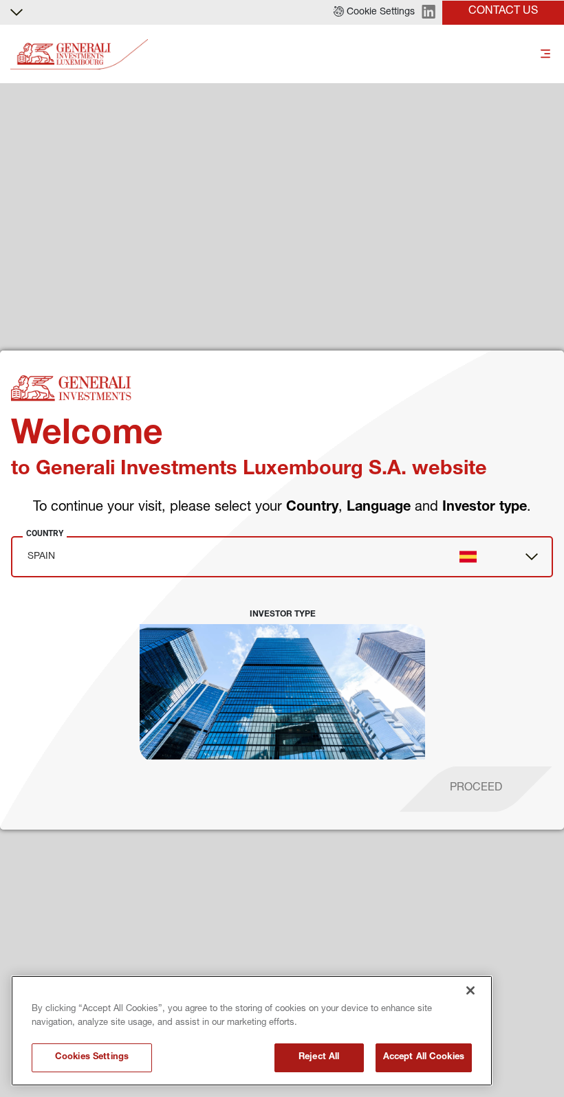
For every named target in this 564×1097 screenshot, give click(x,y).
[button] (374, 12)
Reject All (319, 1057)
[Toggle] (545, 54)
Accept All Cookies (423, 1057)
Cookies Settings (92, 1057)
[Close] (470, 990)
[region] (251, 1030)
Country (44, 533)
